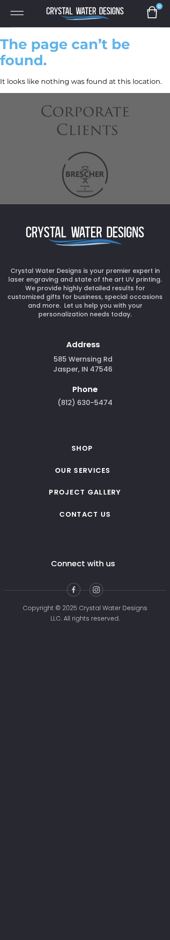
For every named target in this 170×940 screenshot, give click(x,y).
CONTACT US (85, 514)
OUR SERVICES (83, 470)
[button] (20, 14)
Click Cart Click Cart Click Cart (155, 12)
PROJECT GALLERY (85, 492)
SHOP (82, 448)
